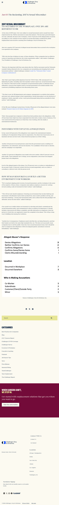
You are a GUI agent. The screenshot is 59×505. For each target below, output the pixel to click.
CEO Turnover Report (8, 338)
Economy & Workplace (8, 348)
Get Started (33, 443)
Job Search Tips (6, 357)
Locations (32, 450)
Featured (4, 354)
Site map (33, 503)
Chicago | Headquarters (35, 453)
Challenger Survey (7, 344)
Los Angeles (32, 467)
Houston (31, 471)
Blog (3, 335)
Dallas (31, 456)
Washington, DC (33, 474)
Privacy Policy (25, 503)
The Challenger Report (8, 377)
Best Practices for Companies (10, 331)
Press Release (5, 364)
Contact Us (33, 439)
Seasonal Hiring (6, 367)
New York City (33, 460)
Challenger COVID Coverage (10, 341)
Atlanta (31, 464)
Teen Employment (7, 374)
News (3, 361)
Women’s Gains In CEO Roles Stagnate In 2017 (20, 109)
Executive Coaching (7, 351)
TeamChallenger (6, 370)
